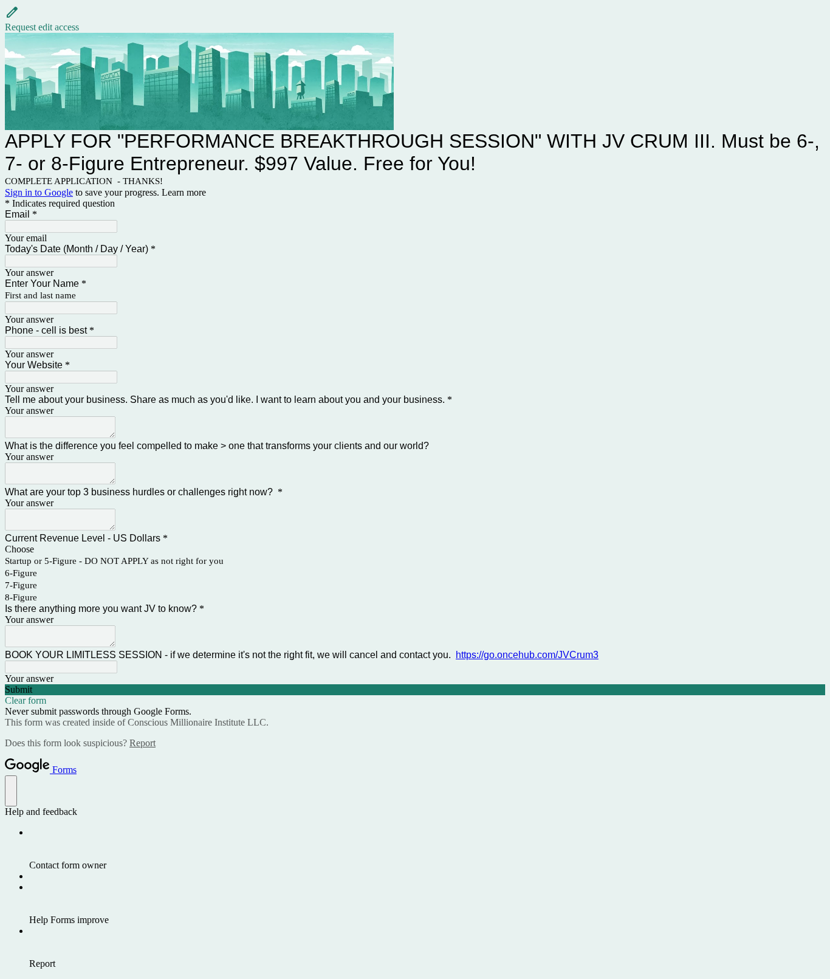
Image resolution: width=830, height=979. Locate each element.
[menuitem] (427, 849)
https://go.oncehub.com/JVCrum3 (527, 655)
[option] (415, 549)
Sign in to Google (39, 192)
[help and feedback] (11, 790)
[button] (415, 19)
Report (142, 743)
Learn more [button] (184, 192)
